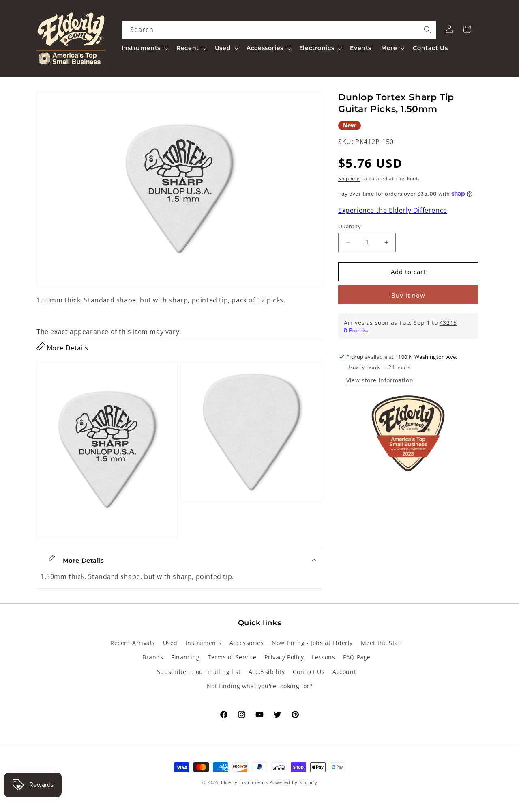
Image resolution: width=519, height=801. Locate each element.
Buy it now (408, 295)
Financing (185, 657)
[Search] (427, 30)
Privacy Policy (284, 657)
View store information (379, 380)
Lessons (323, 657)
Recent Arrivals (132, 643)
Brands (152, 657)
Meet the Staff (382, 643)
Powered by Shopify (293, 782)
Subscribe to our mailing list (198, 672)
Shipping (349, 178)
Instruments (204, 643)
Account (344, 672)
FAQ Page (357, 657)
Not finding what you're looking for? (260, 686)
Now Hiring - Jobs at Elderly (312, 643)
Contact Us (308, 672)
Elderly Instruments (244, 782)
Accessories (246, 643)
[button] (144, 47)
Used (170, 643)
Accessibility (267, 672)
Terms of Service (232, 657)
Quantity (349, 226)
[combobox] (279, 30)
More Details (66, 347)
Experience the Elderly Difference (392, 210)
